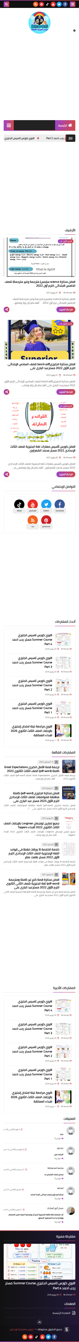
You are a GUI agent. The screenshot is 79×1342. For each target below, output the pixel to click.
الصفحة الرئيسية (61, 1313)
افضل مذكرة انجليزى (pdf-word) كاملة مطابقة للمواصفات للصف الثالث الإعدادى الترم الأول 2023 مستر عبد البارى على (34, 797)
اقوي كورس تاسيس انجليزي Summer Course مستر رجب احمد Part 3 (32, 662)
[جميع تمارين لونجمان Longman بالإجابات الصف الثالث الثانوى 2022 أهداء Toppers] (68, 822)
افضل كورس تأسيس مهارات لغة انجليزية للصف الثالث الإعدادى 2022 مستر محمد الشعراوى (42, 448)
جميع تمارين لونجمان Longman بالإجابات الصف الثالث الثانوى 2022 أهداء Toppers (31, 825)
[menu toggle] (72, 4)
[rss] (35, 4)
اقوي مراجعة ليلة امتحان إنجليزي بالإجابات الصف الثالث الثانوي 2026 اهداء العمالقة (31, 731)
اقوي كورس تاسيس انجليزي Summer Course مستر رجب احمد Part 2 (32, 685)
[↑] (39, 1322)
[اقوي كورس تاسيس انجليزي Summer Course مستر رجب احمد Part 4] (63, 639)
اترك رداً (58, 1138)
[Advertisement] (39, 76)
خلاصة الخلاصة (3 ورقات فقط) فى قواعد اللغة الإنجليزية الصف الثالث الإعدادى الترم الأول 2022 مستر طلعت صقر (34, 853)
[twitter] (59, 4)
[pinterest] (41, 4)
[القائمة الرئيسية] (9, 125)
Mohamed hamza (55, 1168)
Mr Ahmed (67, 1295)
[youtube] (53, 4)
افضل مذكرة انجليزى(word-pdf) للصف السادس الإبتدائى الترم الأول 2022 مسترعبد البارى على (41, 366)
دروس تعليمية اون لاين (22, 1329)
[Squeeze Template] (66, 1329)
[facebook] (65, 4)
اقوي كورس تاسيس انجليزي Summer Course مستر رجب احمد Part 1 (32, 708)
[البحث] (6, 4)
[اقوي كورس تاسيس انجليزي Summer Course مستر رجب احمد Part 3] (63, 662)
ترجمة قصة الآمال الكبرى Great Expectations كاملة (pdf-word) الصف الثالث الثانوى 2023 (31, 769)
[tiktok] (47, 4)
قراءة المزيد (66, 309)
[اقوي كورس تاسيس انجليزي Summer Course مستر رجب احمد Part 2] (63, 685)
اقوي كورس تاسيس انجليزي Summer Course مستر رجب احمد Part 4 (32, 639)
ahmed (60, 1188)
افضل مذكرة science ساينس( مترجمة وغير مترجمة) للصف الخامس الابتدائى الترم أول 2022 (40, 283)
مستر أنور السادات (55, 1208)
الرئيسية (62, 125)
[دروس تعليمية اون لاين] (39, 23)
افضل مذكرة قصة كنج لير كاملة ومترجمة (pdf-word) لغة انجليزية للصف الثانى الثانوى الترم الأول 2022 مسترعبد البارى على (32, 883)
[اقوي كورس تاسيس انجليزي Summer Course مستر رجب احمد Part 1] (63, 708)
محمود (60, 1148)
